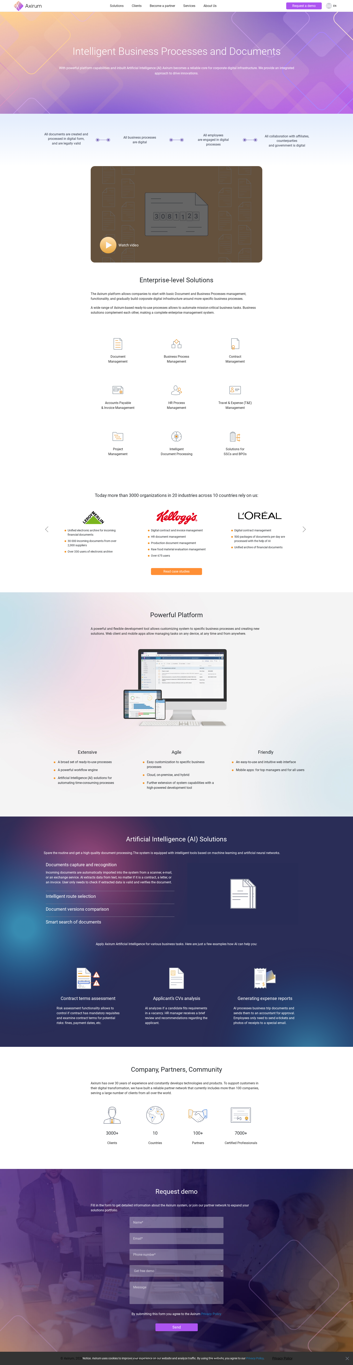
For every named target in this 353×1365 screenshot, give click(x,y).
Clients (137, 6)
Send (176, 1327)
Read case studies (176, 571)
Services (189, 6)
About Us (210, 6)
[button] (49, 530)
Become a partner (162, 6)
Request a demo (304, 6)
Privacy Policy (211, 1314)
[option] (93, 533)
